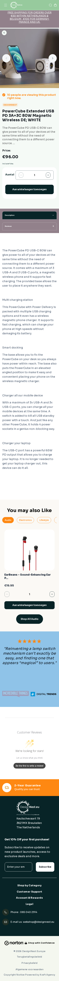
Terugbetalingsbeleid (29, 956)
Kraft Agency (47, 974)
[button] (5, 5)
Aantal (9, 174)
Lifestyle (44, 520)
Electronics (25, 520)
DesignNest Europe (34, 951)
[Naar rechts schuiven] (53, 58)
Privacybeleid (29, 963)
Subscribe (45, 866)
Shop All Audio (29, 619)
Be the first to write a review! (29, 765)
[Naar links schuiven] (6, 58)
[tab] (29, 215)
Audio (8, 520)
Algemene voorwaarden (30, 969)
